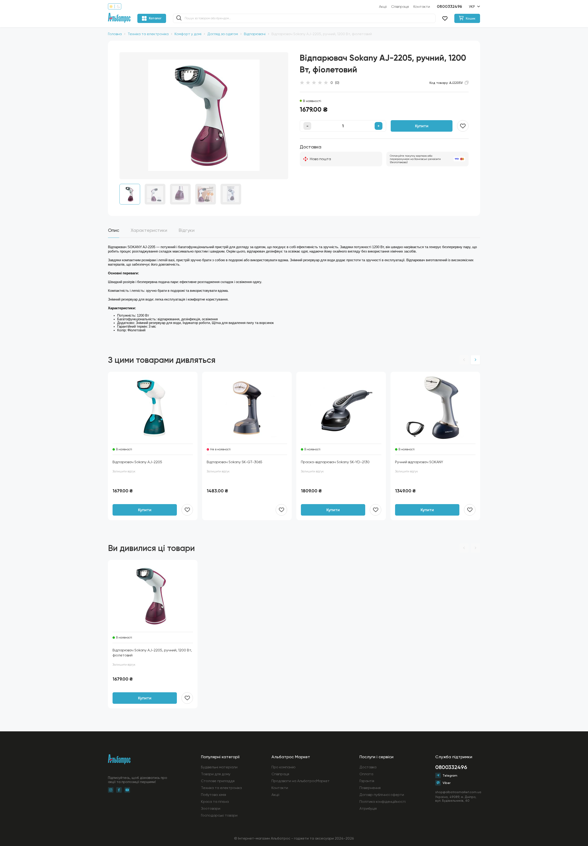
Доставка (367, 767)
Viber (446, 783)
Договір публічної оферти (381, 794)
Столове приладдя (218, 781)
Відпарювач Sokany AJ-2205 (137, 462)
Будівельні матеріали (219, 767)
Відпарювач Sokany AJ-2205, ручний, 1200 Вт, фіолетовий (152, 652)
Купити (421, 125)
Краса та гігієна (215, 801)
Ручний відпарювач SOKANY (419, 462)
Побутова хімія (213, 794)
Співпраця (400, 6)
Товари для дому (215, 774)
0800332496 (449, 6)
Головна (115, 34)
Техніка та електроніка (148, 34)
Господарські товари (219, 815)
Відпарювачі (255, 34)
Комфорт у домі (188, 34)
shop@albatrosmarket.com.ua (457, 792)
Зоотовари (210, 808)
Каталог (155, 18)
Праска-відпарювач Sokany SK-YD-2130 (335, 462)
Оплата (366, 774)
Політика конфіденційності (382, 801)
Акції (383, 6)
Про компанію (283, 767)
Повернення (370, 788)
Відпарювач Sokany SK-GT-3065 (234, 462)
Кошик (470, 18)
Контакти (421, 6)
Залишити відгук (124, 471)
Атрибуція (368, 808)
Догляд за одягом (222, 34)
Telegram (450, 775)
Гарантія (366, 781)
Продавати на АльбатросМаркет (300, 781)
